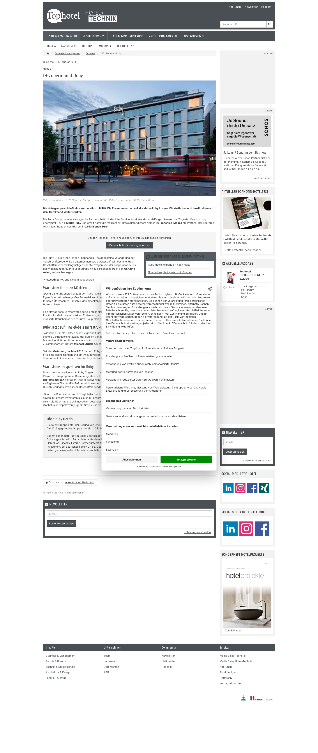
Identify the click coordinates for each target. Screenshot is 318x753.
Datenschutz (111, 666)
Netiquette (168, 661)
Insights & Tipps (125, 46)
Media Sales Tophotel (232, 655)
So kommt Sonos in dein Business (244, 152)
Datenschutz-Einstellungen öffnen (129, 245)
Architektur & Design (163, 36)
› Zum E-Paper (232, 630)
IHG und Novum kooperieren (76, 279)
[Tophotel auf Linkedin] (228, 488)
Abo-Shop (235, 6)
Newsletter (251, 6)
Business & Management (61, 36)
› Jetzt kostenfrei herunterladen (242, 249)
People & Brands (94, 36)
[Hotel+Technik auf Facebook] (262, 528)
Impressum (110, 661)
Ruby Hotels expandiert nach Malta (169, 264)
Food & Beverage (194, 36)
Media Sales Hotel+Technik (236, 661)
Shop (244, 296)
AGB (106, 672)
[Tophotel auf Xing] (264, 488)
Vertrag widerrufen (231, 683)
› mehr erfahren (262, 178)
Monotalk (105, 46)
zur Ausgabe (249, 286)
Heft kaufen (248, 293)
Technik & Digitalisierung (126, 36)
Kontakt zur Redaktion (79, 482)
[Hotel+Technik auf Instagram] (246, 528)
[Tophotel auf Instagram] (240, 488)
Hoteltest (87, 46)
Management (69, 46)
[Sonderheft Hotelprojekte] (247, 626)
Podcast (266, 6)
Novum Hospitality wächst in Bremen (170, 272)
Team (107, 655)
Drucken (52, 482)
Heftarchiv (247, 289)
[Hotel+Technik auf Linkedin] (230, 528)
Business (51, 46)
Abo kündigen (228, 672)
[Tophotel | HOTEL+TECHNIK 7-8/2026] (231, 284)
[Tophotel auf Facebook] (252, 488)
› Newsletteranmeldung (198, 532)
